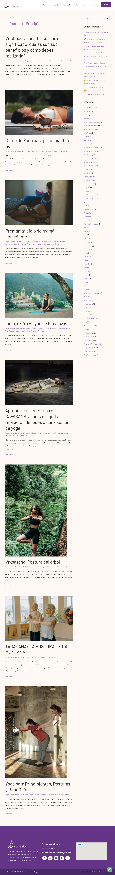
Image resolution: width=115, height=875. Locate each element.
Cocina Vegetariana (90, 166)
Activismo (87, 111)
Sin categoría (88, 304)
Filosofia (18, 151)
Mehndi (86, 278)
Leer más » (9, 79)
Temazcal (87, 311)
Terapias (87, 315)
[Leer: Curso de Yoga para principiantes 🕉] (39, 112)
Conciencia (87, 173)
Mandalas (87, 264)
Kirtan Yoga (88, 249)
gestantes (16, 244)
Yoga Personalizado (53, 61)
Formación (55, 5)
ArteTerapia (88, 133)
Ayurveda (87, 144)
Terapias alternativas (64, 329)
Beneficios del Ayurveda (92, 147)
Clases (45, 5)
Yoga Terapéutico (67, 61)
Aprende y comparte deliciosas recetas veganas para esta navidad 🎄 (96, 56)
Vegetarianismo (89, 326)
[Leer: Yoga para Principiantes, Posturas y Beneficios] (36, 732)
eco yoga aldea (14, 329)
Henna (86, 227)
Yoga (27, 61)
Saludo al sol (88, 300)
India (46, 329)
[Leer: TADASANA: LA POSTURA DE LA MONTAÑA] (39, 618)
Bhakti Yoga (88, 155)
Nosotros (86, 5)
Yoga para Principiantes (37, 61)
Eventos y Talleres (37, 329)
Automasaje (88, 140)
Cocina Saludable (53, 242)
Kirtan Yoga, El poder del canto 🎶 (95, 63)
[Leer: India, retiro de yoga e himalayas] (39, 295)
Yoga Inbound (37, 244)
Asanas (7, 61)
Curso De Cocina (89, 177)
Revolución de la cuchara (92, 293)
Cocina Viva (88, 169)
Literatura (87, 257)
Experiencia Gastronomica (93, 198)
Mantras (86, 268)
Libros (86, 253)
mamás (23, 244)
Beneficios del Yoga (17, 61)
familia (62, 242)
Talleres (48, 151)
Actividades (67, 5)
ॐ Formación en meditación (93, 87)
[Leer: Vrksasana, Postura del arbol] (36, 510)
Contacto (95, 5)
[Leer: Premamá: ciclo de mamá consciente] (39, 203)
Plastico (86, 286)
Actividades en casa (90, 107)
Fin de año (87, 213)
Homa (86, 231)
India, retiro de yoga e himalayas (36, 323)
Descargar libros (89, 180)
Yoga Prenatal (88, 351)
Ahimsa (86, 118)
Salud (42, 151)
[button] (106, 4)
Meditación (36, 151)
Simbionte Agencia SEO (100, 872)
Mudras (86, 282)
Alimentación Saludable (24, 242)
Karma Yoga (88, 246)
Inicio (38, 5)
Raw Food (87, 289)
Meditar (86, 275)
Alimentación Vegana (39, 242)
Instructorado (26, 151)
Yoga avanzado (14, 331)
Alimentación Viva (90, 129)
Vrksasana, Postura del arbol (32, 561)
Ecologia (86, 187)
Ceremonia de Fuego (91, 158)
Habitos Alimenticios (91, 224)
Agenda (12, 242)
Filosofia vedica (89, 209)
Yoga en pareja (89, 337)
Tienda (78, 5)
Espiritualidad (25, 329)
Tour (7, 331)
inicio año (87, 238)
